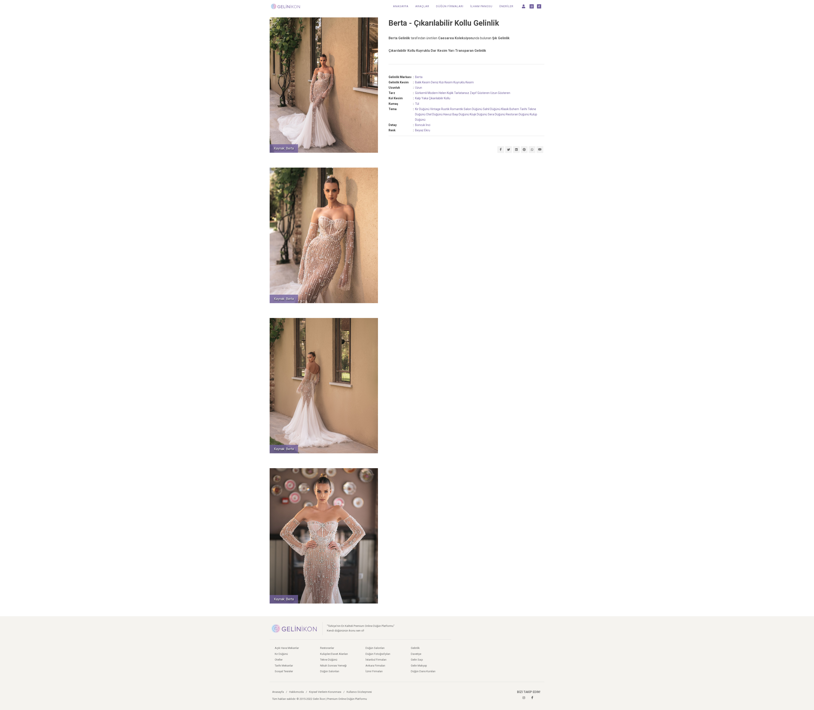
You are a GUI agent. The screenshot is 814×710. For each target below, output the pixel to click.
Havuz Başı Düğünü (456, 114)
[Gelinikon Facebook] (532, 697)
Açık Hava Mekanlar (287, 648)
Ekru (427, 130)
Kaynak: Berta (284, 148)
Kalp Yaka (421, 98)
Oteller (279, 659)
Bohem (514, 109)
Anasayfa (278, 691)
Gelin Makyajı (419, 665)
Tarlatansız (461, 93)
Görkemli (421, 93)
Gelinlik (415, 648)
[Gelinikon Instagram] (523, 697)
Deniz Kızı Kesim (442, 82)
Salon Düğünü (473, 109)
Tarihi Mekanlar (284, 665)
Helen (442, 93)
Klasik (505, 109)
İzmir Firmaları (374, 671)
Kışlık (450, 93)
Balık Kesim (422, 82)
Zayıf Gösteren (480, 93)
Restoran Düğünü (517, 114)
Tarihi (523, 109)
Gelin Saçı (417, 659)
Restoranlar (327, 648)
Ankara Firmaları (375, 665)
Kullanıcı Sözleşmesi (359, 691)
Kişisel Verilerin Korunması (325, 691)
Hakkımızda (296, 691)
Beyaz (419, 130)
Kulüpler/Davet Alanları (334, 653)
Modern (433, 93)
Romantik (456, 109)
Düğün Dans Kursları (423, 671)
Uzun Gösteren (500, 93)
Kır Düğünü (422, 109)
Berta (418, 77)
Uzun (418, 87)
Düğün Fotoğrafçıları (377, 653)
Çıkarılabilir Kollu (439, 98)
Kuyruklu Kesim (463, 82)
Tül (417, 103)
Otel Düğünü (434, 114)
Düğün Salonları (329, 671)
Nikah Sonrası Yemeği (333, 665)
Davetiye (416, 653)
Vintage (435, 109)
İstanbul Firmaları (375, 659)
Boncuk (420, 125)
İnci (428, 125)
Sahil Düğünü (491, 109)
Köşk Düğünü (478, 114)
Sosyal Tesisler (284, 671)
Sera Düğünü (496, 114)
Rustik (445, 109)
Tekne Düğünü (328, 659)
